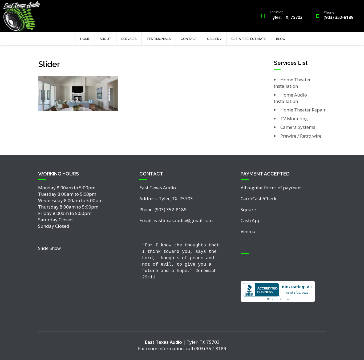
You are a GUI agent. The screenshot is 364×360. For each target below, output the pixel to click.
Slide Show (49, 248)
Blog (280, 39)
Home (85, 39)
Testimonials (159, 39)
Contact (189, 39)
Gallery (214, 39)
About (105, 39)
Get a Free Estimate (248, 39)
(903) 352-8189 (338, 15)
